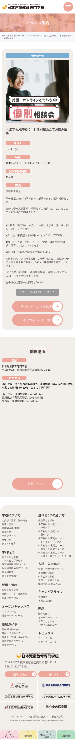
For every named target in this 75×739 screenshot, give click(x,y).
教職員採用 (57, 716)
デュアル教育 (9, 543)
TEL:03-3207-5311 (16, 666)
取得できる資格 (10, 590)
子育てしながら (46, 621)
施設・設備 (7, 524)
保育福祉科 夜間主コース (15, 568)
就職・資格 (9, 584)
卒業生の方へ (9, 645)
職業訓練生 (7, 572)
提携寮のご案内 (46, 572)
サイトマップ (19, 716)
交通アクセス (36, 484)
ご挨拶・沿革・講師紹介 (14, 520)
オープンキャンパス (15, 606)
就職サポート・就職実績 (14, 594)
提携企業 (6, 532)
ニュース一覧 (45, 638)
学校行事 (43, 596)
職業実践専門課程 (11, 528)
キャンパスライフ (50, 591)
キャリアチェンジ (47, 617)
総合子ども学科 (46, 520)
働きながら (44, 613)
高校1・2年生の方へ (12, 633)
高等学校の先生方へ (12, 641)
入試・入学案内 (49, 563)
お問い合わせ (20, 674)
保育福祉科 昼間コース (14, 564)
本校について (11, 515)
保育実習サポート (11, 575)
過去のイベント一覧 (36, 320)
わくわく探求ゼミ (13, 560)
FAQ (41, 608)
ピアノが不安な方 (47, 625)
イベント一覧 (34, 36)
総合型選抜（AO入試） (50, 583)
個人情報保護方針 (38, 716)
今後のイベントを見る (36, 306)
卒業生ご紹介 (45, 600)
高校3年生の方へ (10, 629)
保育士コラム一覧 (47, 642)
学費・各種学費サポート (51, 569)
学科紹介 (8, 552)
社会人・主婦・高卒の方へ (16, 637)
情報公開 (6, 539)
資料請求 (54, 674)
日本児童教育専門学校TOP (13, 36)
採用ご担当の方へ (11, 597)
